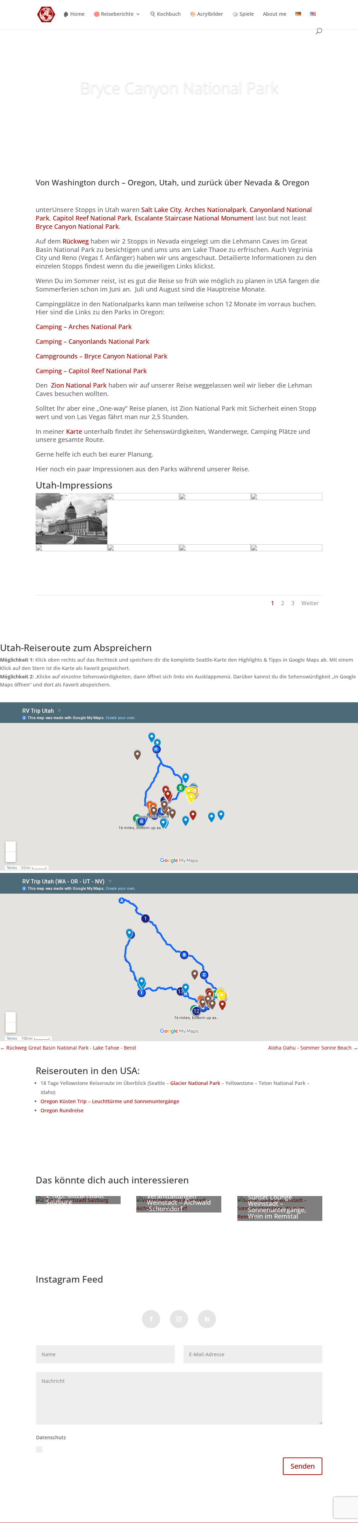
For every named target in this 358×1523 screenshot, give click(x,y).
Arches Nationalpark (214, 209)
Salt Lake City (161, 209)
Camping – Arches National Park (84, 326)
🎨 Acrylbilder (206, 14)
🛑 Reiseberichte (114, 14)
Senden (303, 1466)
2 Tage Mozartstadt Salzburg (75, 1198)
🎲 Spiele (243, 14)
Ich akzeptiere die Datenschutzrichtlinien (120, 1448)
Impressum (84, 1493)
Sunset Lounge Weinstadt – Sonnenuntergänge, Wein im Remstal (277, 1206)
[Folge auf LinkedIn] (207, 1319)
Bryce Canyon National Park (179, 87)
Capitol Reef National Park (92, 218)
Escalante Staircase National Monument (195, 218)
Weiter (310, 603)
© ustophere (50, 1493)
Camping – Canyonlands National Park (92, 341)
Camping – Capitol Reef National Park (91, 371)
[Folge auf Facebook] (151, 1319)
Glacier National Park (195, 1083)
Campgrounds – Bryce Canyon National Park (101, 356)
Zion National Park (78, 385)
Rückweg (76, 241)
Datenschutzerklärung (169, 1448)
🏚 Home (74, 14)
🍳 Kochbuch (165, 14)
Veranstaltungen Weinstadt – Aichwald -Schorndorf (179, 1202)
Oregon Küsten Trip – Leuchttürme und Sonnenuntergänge (110, 1101)
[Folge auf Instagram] (179, 1319)
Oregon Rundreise (62, 1110)
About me (274, 14)
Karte (74, 431)
